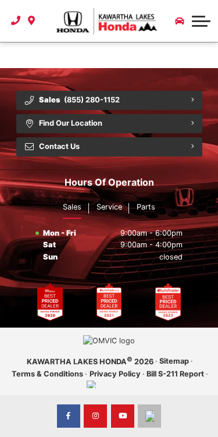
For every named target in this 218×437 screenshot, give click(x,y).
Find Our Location (70, 123)
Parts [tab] (146, 206)
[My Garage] (179, 21)
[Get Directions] (31, 21)
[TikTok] (149, 416)
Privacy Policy (115, 374)
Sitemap (174, 361)
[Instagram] (95, 416)
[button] (201, 21)
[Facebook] (68, 416)
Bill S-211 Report (175, 374)
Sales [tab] (72, 206)
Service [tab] (109, 206)
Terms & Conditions (47, 374)
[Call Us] (16, 21)
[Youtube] (122, 416)
